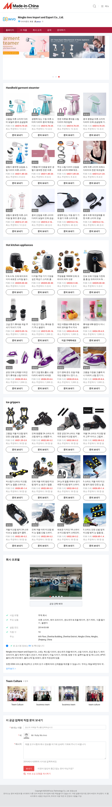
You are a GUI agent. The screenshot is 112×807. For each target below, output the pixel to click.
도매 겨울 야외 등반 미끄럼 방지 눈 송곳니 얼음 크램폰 (43, 484)
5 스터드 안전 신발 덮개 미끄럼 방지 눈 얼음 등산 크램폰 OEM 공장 (94, 532)
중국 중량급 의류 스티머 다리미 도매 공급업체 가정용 (94, 122)
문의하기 (61, 30)
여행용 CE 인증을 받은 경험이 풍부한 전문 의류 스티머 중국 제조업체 (43, 169)
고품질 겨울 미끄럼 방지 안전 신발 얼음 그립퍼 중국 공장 (17, 436)
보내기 (29, 768)
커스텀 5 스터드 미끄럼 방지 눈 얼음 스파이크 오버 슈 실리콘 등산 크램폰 (17, 484)
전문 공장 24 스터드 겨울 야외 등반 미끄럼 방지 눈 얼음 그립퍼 (68, 436)
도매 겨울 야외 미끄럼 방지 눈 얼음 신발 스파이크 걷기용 (43, 532)
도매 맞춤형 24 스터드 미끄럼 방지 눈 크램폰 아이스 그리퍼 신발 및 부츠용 (43, 436)
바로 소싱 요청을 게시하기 (37, 773)
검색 (49, 30)
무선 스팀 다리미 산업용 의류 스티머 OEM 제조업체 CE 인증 (68, 169)
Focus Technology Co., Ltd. (59, 791)
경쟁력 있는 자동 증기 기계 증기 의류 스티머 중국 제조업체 (68, 218)
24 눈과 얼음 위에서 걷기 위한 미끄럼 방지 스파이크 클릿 (68, 484)
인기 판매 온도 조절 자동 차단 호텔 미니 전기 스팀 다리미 (68, 375)
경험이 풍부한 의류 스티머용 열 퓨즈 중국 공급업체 (17, 218)
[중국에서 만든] (21, 5)
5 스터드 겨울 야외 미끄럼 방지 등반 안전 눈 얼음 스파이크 (94, 484)
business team (43, 704)
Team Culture (17, 704)
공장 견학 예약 (56, 603)
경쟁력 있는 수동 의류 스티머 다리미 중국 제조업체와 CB (43, 122)
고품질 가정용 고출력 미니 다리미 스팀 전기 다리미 (94, 375)
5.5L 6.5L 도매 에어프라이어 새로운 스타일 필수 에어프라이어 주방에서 (17, 279)
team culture (94, 704)
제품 (25, 30)
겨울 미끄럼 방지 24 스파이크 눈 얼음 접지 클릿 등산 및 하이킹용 (17, 532)
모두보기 (10, 668)
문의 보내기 (17, 135)
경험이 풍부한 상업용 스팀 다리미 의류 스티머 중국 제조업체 (17, 169)
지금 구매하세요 (69, 340)
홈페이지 (10, 30)
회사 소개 (37, 30)
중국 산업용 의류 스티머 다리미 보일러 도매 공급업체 (42, 218)
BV (30, 645)
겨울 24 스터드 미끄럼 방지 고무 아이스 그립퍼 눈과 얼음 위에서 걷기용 (94, 436)
